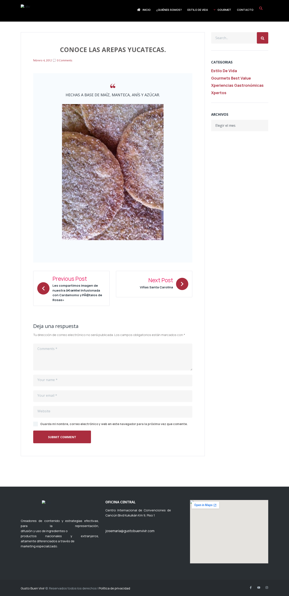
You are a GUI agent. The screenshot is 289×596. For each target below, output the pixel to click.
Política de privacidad (114, 588)
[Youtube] (258, 587)
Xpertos (218, 92)
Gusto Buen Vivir (33, 588)
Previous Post (69, 278)
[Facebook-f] (250, 587)
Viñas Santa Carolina (156, 287)
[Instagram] (266, 587)
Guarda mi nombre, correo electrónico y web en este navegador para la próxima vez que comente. (114, 424)
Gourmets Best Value (231, 78)
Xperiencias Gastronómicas (237, 85)
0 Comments (64, 60)
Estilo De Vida (224, 70)
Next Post (160, 280)
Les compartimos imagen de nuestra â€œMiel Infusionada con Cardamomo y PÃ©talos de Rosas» (77, 292)
